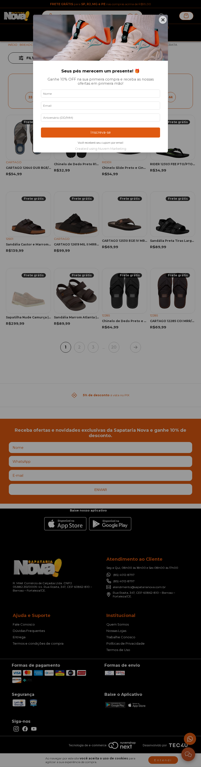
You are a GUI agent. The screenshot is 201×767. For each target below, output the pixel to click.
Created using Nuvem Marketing (100, 149)
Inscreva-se (100, 132)
